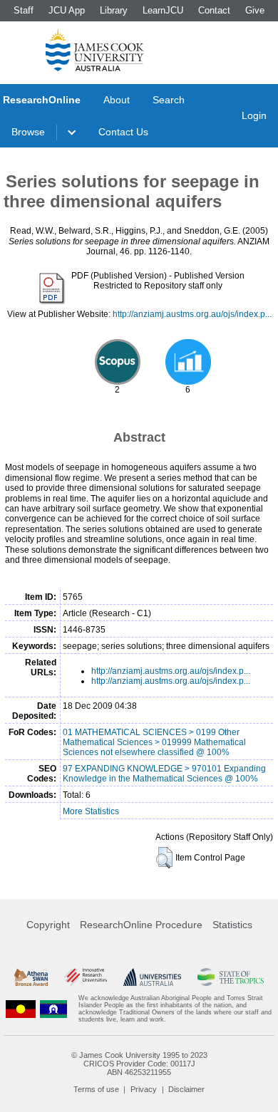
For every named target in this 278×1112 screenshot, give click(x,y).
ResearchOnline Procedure (141, 924)
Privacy (143, 1089)
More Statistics (91, 811)
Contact (214, 10)
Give (254, 10)
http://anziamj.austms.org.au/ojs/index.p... (192, 314)
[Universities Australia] (152, 976)
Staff (24, 10)
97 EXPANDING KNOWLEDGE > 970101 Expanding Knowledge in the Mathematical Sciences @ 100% (164, 774)
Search (169, 99)
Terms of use (96, 1089)
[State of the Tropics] (230, 976)
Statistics (232, 924)
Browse (28, 131)
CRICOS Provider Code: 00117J (139, 1063)
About (116, 99)
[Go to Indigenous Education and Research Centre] (21, 1008)
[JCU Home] (95, 49)
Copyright (48, 924)
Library (114, 10)
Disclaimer (186, 1089)
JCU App (66, 10)
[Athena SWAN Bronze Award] (31, 976)
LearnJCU (163, 10)
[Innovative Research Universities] (85, 976)
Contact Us (123, 131)
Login (254, 115)
